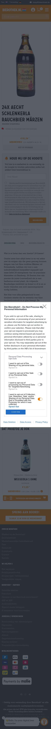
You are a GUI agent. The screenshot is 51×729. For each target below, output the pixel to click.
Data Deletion (9, 422)
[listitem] (25, 358)
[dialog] (25, 364)
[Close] (45, 307)
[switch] (40, 364)
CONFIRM (15, 412)
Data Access (25, 422)
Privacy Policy (41, 422)
